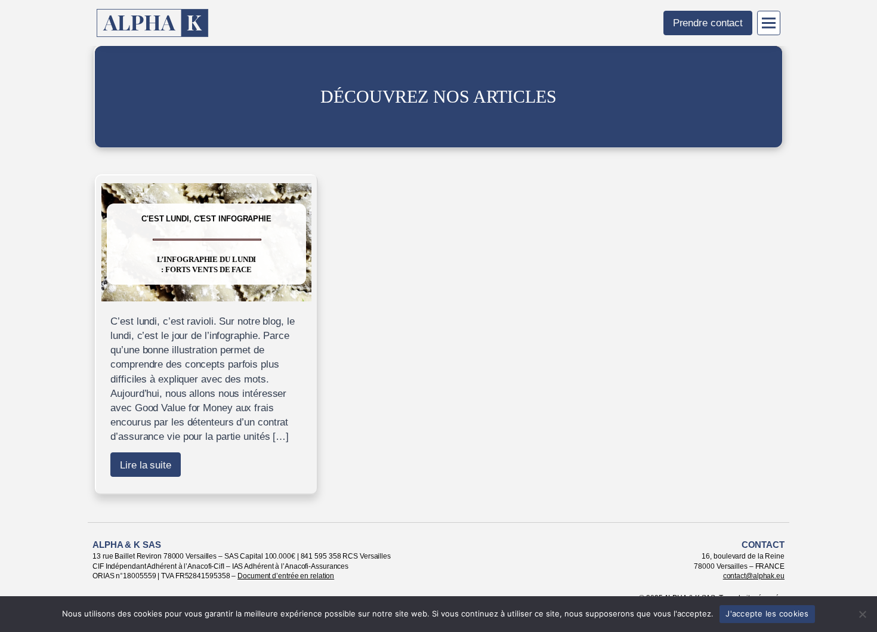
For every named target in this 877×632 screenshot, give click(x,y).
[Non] (862, 614)
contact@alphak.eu (754, 576)
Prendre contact (708, 23)
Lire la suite (145, 465)
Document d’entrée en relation (285, 576)
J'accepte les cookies (766, 613)
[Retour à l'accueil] (153, 23)
